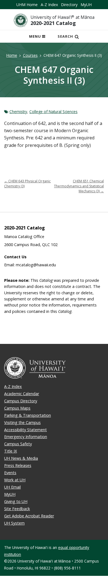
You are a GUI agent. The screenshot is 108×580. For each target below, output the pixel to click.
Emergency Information (25, 436)
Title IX (10, 451)
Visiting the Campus (22, 422)
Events (10, 472)
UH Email (12, 487)
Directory (69, 4)
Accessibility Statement (25, 429)
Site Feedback (17, 508)
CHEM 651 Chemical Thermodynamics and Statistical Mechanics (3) (79, 186)
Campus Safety (18, 443)
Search (65, 36)
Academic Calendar (21, 393)
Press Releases (17, 465)
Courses (30, 55)
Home (11, 55)
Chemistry (18, 111)
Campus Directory (20, 400)
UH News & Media (21, 458)
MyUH (86, 4)
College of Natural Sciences (53, 111)
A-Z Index (49, 4)
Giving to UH (15, 501)
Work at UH (14, 479)
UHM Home (27, 4)
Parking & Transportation (27, 415)
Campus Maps (17, 408)
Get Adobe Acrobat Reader (29, 515)
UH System (14, 523)
